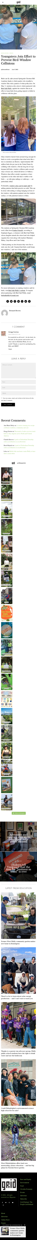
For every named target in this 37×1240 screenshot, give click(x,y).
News (11, 53)
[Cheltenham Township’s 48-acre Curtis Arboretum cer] (6, 664)
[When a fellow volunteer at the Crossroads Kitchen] (6, 475)
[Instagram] (9, 1202)
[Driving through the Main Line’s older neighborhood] (6, 733)
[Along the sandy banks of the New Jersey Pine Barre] (6, 527)
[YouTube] (12, 1202)
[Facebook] (7, 301)
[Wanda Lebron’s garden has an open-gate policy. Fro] (6, 750)
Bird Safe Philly (6, 88)
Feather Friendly (17, 230)
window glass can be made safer (19, 186)
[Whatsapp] (22, 301)
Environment (24, 1183)
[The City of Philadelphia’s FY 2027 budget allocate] (6, 630)
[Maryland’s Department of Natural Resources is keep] (6, 682)
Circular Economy (26, 1189)
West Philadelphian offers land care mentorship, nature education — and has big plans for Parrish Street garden (17, 1165)
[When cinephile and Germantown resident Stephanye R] (6, 561)
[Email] (29, 301)
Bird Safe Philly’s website (16, 290)
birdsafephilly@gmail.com (10, 295)
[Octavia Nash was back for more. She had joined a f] (6, 768)
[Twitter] (11, 301)
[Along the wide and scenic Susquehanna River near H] (6, 510)
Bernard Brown (6, 69)
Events (22, 1192)
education (4, 53)
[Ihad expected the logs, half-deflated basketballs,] (6, 802)
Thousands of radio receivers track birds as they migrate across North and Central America (19, 433)
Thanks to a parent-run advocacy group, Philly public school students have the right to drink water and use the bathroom (18, 1053)
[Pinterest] (15, 301)
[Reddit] (25, 301)
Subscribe (23, 1199)
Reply (10, 349)
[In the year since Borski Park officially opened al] (6, 716)
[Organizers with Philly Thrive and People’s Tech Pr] (6, 544)
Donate (3, 1223)
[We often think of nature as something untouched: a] (6, 785)
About (3, 1213)
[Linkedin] (18, 301)
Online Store (5, 1220)
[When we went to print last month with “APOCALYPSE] (6, 596)
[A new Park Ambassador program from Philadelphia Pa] (6, 647)
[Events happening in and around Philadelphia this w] (6, 613)
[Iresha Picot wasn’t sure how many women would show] (6, 493)
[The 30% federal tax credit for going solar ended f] (6, 579)
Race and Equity (25, 1179)
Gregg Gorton (13, 332)
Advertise (23, 1196)
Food (22, 1186)
